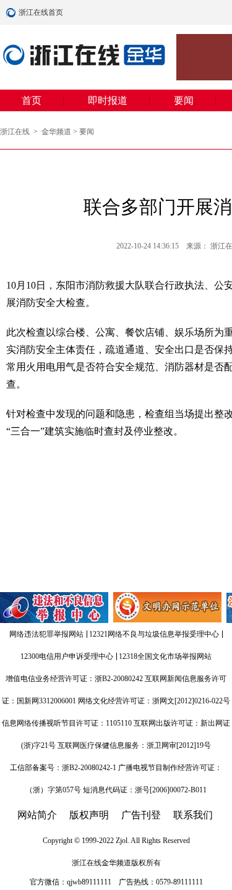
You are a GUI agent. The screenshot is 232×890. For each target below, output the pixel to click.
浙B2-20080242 (119, 678)
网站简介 (37, 815)
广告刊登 (141, 815)
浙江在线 (16, 131)
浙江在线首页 (12, 12)
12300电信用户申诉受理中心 (66, 656)
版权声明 (89, 815)
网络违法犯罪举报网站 (46, 634)
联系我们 (193, 815)
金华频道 (56, 131)
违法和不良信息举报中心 (55, 607)
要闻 (184, 100)
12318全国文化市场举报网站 (165, 656)
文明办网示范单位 (168, 607)
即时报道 (107, 100)
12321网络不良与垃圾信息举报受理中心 (154, 634)
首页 (31, 100)
